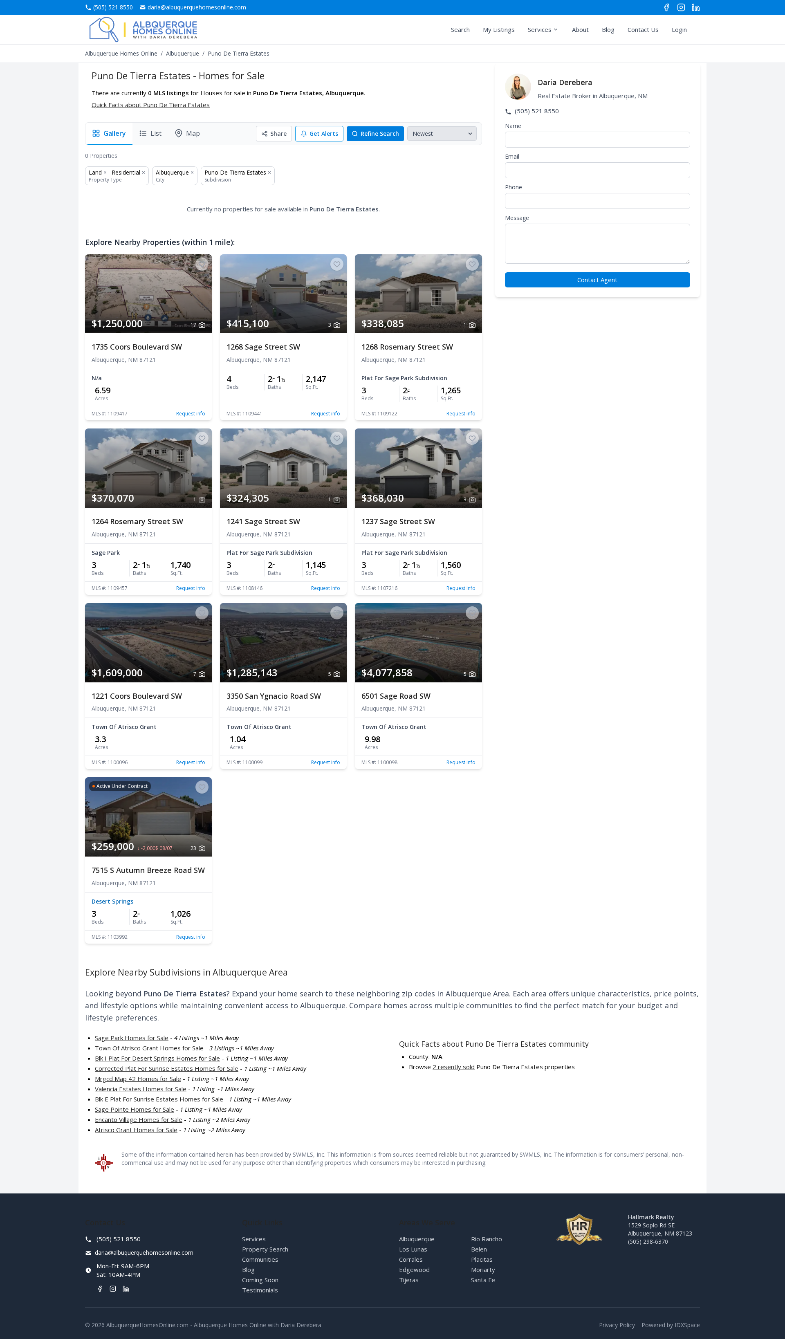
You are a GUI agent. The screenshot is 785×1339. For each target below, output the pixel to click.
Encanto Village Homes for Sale (138, 1119)
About (580, 29)
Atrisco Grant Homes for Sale (136, 1130)
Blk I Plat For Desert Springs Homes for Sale (157, 1058)
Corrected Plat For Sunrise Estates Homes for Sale (166, 1068)
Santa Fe (483, 1280)
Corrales (411, 1259)
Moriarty (483, 1269)
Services (540, 29)
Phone (513, 187)
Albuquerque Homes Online (121, 53)
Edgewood (414, 1269)
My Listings (499, 29)
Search (460, 29)
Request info (190, 413)
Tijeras (409, 1280)
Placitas (482, 1259)
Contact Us (643, 29)
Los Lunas (413, 1249)
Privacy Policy (617, 1325)
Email (512, 156)
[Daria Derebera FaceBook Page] (666, 7)
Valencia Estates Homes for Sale (140, 1089)
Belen (479, 1249)
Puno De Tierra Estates (235, 172)
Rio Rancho (486, 1239)
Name (513, 126)
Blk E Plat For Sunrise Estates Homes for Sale (159, 1099)
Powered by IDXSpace (670, 1325)
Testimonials (260, 1290)
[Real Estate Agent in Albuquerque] (143, 29)
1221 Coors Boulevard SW (137, 696)
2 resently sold (454, 1067)
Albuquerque (182, 53)
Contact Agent (597, 280)
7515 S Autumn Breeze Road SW (148, 870)
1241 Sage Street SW (263, 521)
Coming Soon (260, 1280)
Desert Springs (112, 901)
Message (517, 218)
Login (679, 29)
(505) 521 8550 (536, 111)
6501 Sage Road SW (396, 696)
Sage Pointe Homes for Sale (134, 1109)
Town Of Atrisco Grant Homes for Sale (149, 1048)
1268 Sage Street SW (263, 347)
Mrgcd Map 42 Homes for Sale (138, 1078)
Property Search (265, 1249)
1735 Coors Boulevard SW (137, 347)
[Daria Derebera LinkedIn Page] (696, 7)
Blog (608, 29)
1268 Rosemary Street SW (407, 347)
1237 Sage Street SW (398, 521)
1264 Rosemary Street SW (137, 521)
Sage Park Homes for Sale (131, 1038)
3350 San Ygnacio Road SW (274, 696)
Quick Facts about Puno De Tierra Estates (151, 105)
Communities (260, 1259)
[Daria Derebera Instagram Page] (681, 7)
